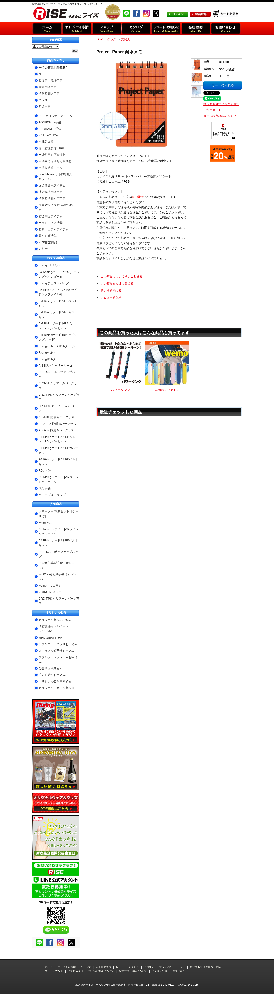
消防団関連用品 (49, 93)
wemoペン (46, 522)
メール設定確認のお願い (219, 116)
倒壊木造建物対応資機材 (55, 161)
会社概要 (149, 967)
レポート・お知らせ (127, 967)
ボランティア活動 (51, 222)
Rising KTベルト (50, 265)
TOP (99, 39)
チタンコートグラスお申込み (58, 644)
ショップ (85, 967)
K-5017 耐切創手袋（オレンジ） (57, 576)
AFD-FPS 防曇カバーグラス (57, 423)
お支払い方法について (101, 971)
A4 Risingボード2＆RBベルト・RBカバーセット (57, 439)
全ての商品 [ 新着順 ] (53, 67)
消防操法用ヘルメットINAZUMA (53, 629)
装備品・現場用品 (51, 80)
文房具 (125, 39)
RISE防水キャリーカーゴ (55, 365)
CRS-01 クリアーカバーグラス (58, 386)
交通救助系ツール (51, 168)
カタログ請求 (103, 967)
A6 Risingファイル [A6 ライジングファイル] (59, 479)
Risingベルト (47, 352)
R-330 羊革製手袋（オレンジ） (57, 565)
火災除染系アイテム (52, 185)
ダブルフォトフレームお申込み (58, 659)
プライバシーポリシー (172, 967)
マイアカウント (54, 971)
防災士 (43, 249)
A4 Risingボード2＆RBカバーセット (58, 450)
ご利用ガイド (212, 110)
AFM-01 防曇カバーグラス (56, 417)
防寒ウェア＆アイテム (53, 229)
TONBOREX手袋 (50, 122)
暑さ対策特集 (48, 235)
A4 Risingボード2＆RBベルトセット (58, 461)
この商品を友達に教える (117, 283)
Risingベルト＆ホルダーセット (59, 346)
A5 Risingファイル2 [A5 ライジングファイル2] (58, 292)
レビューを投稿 (111, 297)
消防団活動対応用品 (52, 198)
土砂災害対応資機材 (52, 154)
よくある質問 (159, 971)
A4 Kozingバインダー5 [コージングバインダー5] (59, 274)
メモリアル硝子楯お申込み (56, 650)
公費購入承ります (51, 668)
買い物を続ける (111, 290)
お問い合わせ (180, 971)
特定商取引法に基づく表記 (221, 104)
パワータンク (120, 390)
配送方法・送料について (133, 971)
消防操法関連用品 (51, 192)
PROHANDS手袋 (50, 129)
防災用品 (45, 106)
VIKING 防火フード (51, 592)
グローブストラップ (52, 495)
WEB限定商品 (48, 242)
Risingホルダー (49, 359)
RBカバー (45, 470)
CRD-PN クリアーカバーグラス (58, 408)
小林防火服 (46, 141)
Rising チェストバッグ (54, 283)
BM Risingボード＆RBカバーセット (58, 314)
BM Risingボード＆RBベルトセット (58, 303)
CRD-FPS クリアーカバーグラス (59, 397)
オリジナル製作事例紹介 (55, 681)
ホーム (49, 967)
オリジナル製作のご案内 (55, 620)
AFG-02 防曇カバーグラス (56, 430)
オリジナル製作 (67, 967)
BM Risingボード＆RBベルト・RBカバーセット (56, 326)
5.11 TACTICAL (49, 135)
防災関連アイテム (51, 216)
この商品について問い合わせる (122, 276)
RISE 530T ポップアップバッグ (58, 374)
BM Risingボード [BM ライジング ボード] (58, 337)
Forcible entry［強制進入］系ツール (57, 177)
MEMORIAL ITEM (51, 637)
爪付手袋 (45, 488)
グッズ (111, 39)
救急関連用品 (48, 87)
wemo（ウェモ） (167, 390)
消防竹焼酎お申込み (52, 675)
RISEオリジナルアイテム (55, 116)
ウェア (43, 74)
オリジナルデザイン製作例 (56, 688)
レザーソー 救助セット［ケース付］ (58, 514)
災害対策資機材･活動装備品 (56, 207)
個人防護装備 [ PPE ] (53, 148)
